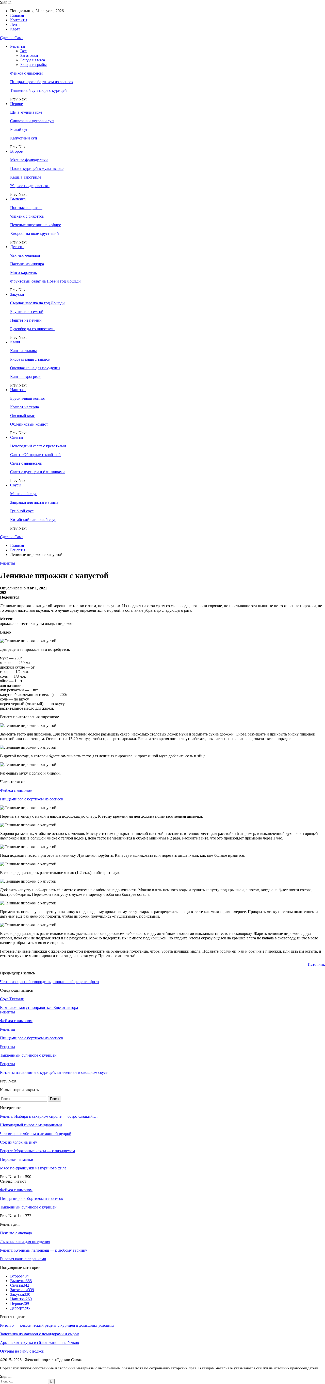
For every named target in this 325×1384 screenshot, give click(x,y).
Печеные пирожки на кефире (35, 225)
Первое (16, 103)
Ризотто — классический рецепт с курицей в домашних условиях (57, 1325)
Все (23, 51)
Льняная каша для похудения (25, 1241)
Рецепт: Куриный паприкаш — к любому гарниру (43, 1250)
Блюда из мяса (32, 60)
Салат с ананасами (26, 463)
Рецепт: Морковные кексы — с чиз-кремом (37, 1151)
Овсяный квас (22, 415)
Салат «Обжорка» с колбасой (35, 454)
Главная (17, 15)
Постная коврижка (26, 207)
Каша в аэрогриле (25, 177)
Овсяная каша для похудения (35, 368)
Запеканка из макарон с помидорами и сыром (39, 1334)
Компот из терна (24, 407)
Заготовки (29, 55)
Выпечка (18, 199)
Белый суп (19, 129)
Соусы (15, 485)
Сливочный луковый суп (32, 121)
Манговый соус (23, 494)
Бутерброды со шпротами (32, 329)
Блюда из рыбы (33, 64)
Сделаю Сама (11, 38)
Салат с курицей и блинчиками (37, 472)
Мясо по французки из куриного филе (33, 1168)
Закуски (17, 294)
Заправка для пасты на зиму (34, 502)
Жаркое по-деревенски (30, 186)
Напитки (18, 390)
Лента (15, 24)
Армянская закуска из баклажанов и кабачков (39, 1342)
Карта (15, 29)
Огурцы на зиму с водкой (22, 1351)
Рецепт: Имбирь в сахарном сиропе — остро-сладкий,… (49, 1116)
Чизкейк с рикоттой (27, 216)
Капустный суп (23, 138)
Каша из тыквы (23, 350)
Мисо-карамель (23, 272)
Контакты (18, 20)
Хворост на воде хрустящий (34, 233)
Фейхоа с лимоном (26, 73)
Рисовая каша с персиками (23, 1259)
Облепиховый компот (29, 424)
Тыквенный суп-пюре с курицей (38, 90)
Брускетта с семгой (26, 311)
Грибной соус (22, 511)
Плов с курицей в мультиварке (36, 168)
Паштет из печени (26, 320)
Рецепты (17, 46)
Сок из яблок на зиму (18, 1142)
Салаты (16, 437)
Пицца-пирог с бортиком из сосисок (41, 82)
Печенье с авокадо (16, 1233)
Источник (316, 964)
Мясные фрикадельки (29, 160)
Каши (15, 342)
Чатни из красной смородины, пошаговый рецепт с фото (49, 981)
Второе (16, 151)
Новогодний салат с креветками (38, 446)
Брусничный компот (28, 398)
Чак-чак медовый (25, 255)
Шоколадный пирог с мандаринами (31, 1125)
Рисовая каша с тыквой (30, 359)
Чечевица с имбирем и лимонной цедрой (35, 1133)
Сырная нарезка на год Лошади (37, 303)
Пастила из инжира (27, 264)
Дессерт (17, 246)
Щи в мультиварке (26, 112)
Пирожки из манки (16, 1159)
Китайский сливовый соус (33, 519)
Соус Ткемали (12, 999)
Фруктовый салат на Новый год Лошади (45, 281)
